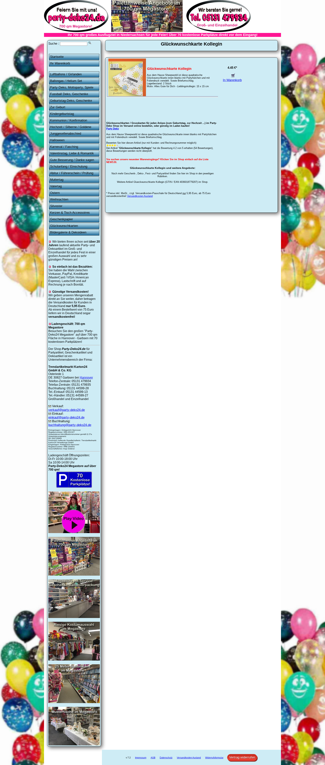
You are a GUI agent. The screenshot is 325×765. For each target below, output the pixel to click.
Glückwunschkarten (64, 226)
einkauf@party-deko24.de (66, 417)
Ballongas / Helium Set (66, 81)
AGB (153, 757)
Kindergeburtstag (62, 114)
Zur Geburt (57, 107)
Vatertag (56, 186)
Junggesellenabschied (65, 133)
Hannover (86, 377)
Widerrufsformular (214, 757)
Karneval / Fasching (64, 147)
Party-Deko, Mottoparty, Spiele (71, 87)
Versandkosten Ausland (140, 196)
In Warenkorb (232, 80)
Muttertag (56, 179)
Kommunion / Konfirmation (68, 120)
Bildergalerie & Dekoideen (68, 232)
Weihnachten (59, 199)
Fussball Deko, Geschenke (69, 94)
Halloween (57, 140)
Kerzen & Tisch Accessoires (70, 212)
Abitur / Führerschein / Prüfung (71, 173)
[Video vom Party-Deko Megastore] (74, 532)
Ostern (55, 193)
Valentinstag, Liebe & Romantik (72, 153)
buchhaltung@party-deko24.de (69, 425)
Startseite (57, 57)
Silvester (56, 206)
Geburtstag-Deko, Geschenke (71, 100)
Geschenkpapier (61, 219)
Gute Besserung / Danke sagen (72, 160)
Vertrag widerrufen (242, 757)
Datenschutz (166, 757)
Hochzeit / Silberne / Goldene (70, 127)
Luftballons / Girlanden (66, 74)
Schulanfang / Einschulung (68, 166)
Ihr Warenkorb (60, 63)
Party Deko (112, 128)
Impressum (140, 757)
